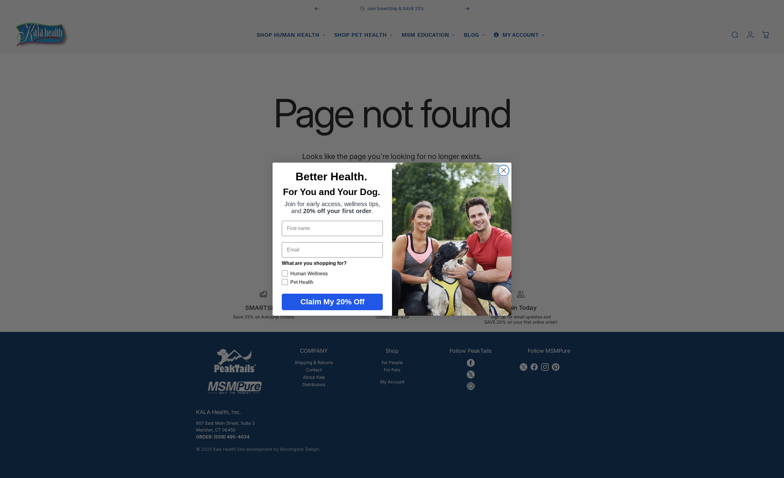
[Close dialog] (503, 170)
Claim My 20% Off (332, 301)
